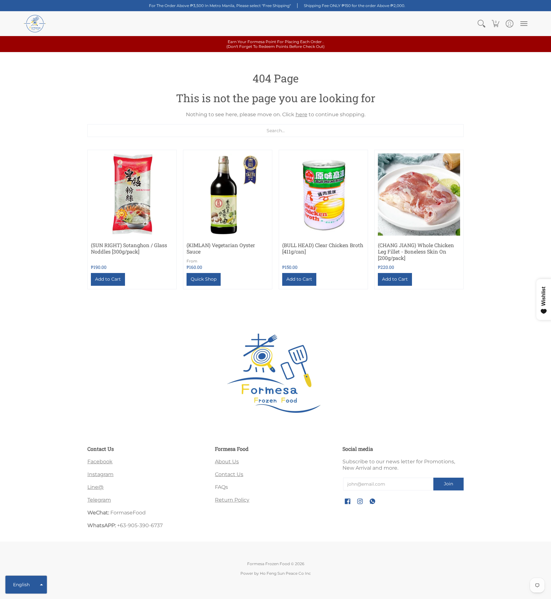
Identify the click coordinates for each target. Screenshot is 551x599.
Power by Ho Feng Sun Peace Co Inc (275, 573)
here (301, 114)
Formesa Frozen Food (268, 563)
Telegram (99, 500)
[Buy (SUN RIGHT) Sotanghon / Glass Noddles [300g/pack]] (132, 194)
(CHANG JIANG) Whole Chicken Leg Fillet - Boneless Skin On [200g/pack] (416, 251)
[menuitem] (481, 23)
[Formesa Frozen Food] (35, 23)
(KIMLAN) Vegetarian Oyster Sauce (221, 248)
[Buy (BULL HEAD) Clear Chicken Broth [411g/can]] (323, 194)
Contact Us (229, 474)
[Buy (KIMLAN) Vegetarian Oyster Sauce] (228, 194)
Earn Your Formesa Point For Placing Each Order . (275, 44)
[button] (481, 23)
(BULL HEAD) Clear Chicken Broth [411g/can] (322, 248)
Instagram (100, 474)
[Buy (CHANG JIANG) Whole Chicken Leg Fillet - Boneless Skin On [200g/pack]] (419, 194)
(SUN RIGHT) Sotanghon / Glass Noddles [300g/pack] (129, 248)
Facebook (100, 462)
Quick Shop (204, 279)
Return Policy (232, 500)
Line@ (95, 487)
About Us (227, 462)
